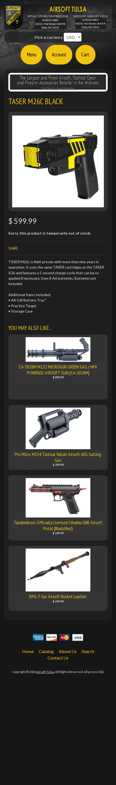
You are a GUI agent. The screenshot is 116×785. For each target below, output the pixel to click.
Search (88, 651)
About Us (68, 651)
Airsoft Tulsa (45, 672)
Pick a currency (49, 37)
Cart (85, 54)
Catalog (46, 651)
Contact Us (58, 657)
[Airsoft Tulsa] (58, 26)
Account (59, 54)
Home (28, 651)
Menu (31, 54)
